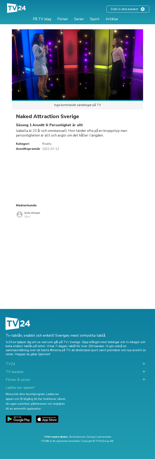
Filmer (62, 19)
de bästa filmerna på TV (53, 350)
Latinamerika (104, 436)
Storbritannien (77, 436)
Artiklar (112, 19)
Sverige (91, 436)
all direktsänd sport (84, 350)
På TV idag (42, 19)
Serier (79, 19)
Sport (94, 19)
